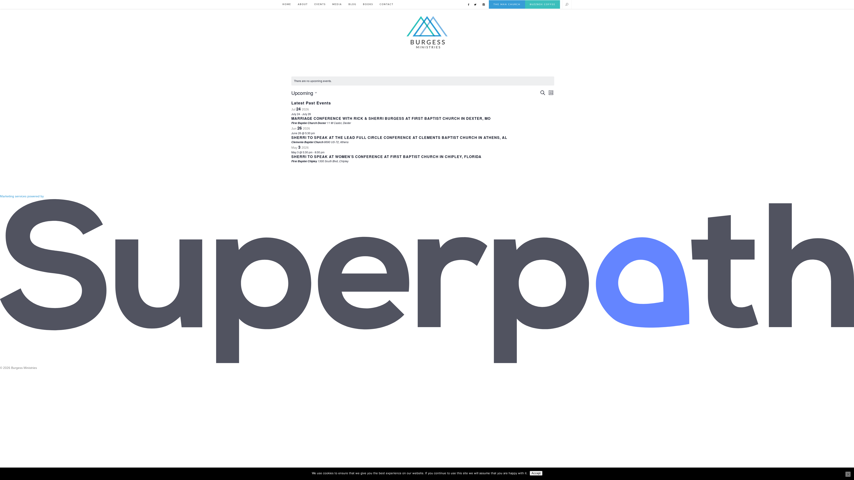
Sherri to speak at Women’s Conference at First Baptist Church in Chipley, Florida (386, 156)
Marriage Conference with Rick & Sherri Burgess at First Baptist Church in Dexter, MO (391, 118)
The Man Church (506, 4)
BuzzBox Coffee (542, 4)
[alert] (422, 81)
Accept (536, 473)
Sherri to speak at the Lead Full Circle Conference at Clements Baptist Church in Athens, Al (399, 137)
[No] (848, 474)
